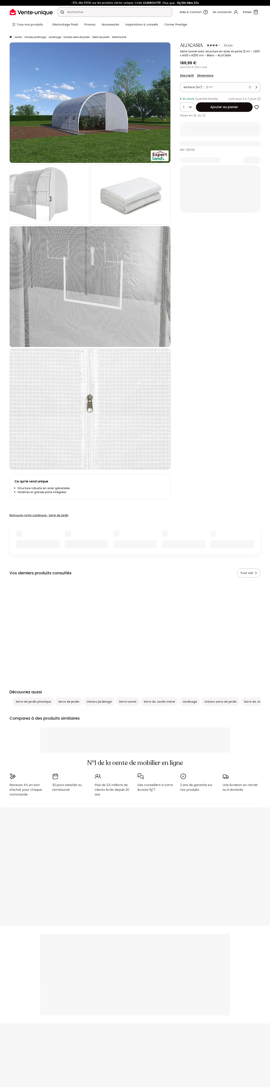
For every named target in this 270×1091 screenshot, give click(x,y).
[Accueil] (10, 37)
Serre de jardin (101, 37)
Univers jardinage (35, 37)
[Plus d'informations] (259, 98)
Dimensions (205, 75)
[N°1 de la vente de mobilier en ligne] (31, 12)
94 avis (228, 45)
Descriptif (187, 75)
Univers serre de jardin (76, 37)
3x (194, 115)
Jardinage (54, 37)
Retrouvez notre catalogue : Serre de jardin (39, 515)
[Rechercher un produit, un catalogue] (62, 12)
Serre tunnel (119, 37)
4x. (200, 115)
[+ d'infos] (203, 115)
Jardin (18, 37)
